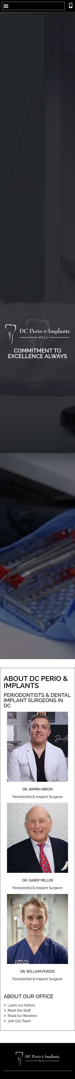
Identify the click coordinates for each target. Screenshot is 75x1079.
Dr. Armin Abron (37, 789)
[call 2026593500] (70, 5)
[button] (6, 6)
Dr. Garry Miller (37, 880)
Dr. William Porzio (37, 971)
